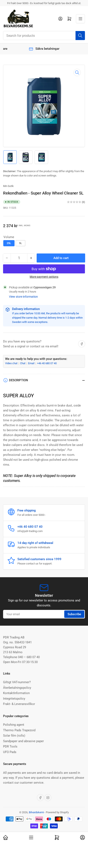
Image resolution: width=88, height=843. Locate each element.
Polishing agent (13, 725)
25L (9, 243)
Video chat (11, 363)
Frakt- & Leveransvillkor (19, 704)
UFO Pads (9, 752)
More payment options (44, 276)
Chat (23, 363)
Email (31, 363)
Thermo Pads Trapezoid (19, 730)
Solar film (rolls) (14, 735)
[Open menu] (80, 18)
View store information (23, 296)
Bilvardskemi (36, 812)
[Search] (80, 35)
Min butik (8, 186)
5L (20, 243)
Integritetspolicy (14, 698)
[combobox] (44, 35)
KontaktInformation (16, 693)
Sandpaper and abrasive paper (23, 741)
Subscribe (74, 614)
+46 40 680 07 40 (47, 363)
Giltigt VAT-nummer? (17, 682)
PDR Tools (10, 746)
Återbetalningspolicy (17, 688)
